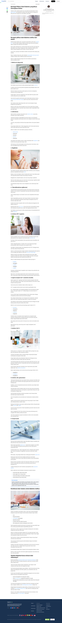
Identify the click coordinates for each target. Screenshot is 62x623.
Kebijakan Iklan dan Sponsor (40, 609)
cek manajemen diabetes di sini (20, 588)
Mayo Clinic (21, 206)
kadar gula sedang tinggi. (31, 252)
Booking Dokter (33, 608)
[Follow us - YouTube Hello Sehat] (17, 607)
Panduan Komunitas (39, 610)
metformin (35, 85)
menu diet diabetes (21, 593)
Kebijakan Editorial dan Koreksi (41, 607)
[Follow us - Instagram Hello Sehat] (12, 607)
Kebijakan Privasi (39, 606)
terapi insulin (37, 454)
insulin (25, 171)
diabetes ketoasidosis (21, 367)
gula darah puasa (18, 578)
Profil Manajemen (48, 606)
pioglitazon (15, 211)
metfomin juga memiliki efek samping (17, 99)
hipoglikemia (35, 140)
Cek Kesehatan (33, 605)
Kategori (32, 603)
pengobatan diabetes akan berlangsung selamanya (27, 559)
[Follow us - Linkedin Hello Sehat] (14, 607)
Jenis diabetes (15, 518)
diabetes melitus (30, 114)
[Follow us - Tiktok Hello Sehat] (19, 607)
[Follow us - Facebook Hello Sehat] (11, 607)
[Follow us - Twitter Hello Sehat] (16, 607)
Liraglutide (15, 312)
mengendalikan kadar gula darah (33, 55)
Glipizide (14, 136)
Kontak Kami (48, 609)
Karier (47, 607)
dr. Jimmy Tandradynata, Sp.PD (49, 9)
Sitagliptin (14, 261)
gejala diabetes (13, 12)
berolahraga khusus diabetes (27, 584)
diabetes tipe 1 (22, 444)
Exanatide (14, 307)
